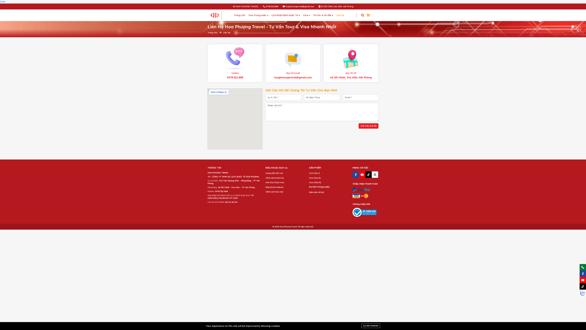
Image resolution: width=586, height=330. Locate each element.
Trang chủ (212, 32)
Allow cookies (370, 326)
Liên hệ (226, 32)
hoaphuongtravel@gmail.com (299, 6)
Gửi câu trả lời (368, 125)
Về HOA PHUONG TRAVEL (246, 6)
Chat (2, 1)
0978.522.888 (271, 6)
